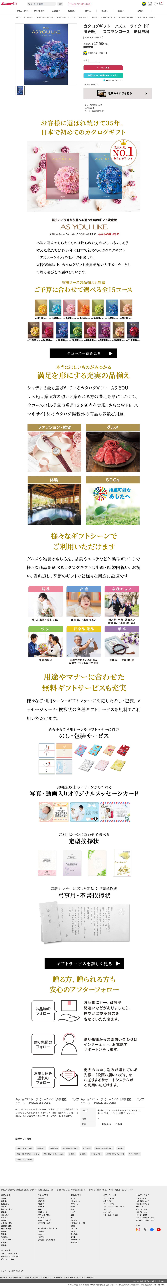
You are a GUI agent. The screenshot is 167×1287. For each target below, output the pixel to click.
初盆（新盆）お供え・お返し (54, 1154)
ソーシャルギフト (109, 1204)
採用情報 (80, 1277)
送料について (89, 108)
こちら (21, 1271)
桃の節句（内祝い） (45, 1220)
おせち (73, 1237)
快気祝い (88, 11)
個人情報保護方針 (15, 1277)
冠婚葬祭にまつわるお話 (10, 1256)
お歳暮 (73, 1226)
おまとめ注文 (108, 1212)
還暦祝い (4, 1220)
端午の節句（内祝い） (46, 1223)
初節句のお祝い (6, 1209)
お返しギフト (43, 1195)
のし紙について (141, 1209)
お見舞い (41, 1234)
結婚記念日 (5, 1204)
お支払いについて (142, 1204)
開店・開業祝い (6, 1228)
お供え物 (41, 1237)
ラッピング (107, 1209)
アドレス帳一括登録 (110, 1215)
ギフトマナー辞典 (7, 1259)
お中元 (73, 1212)
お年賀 (73, 1231)
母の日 (73, 1206)
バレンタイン (75, 1201)
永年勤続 (4, 1237)
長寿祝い (4, 1217)
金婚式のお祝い (6, 1223)
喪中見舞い (75, 1242)
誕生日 (3, 1206)
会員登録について (142, 1201)
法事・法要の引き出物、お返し (28, 1154)
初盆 (72, 1217)
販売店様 (90, 1277)
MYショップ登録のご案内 (145, 1220)
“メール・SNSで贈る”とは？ (95, 111)
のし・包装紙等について (93, 105)
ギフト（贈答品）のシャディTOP (121, 1190)
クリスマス (75, 1228)
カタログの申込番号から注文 (81, 4)
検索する (29, 4)
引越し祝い (5, 1215)
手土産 (73, 1198)
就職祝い (4, 1242)
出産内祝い (56, 11)
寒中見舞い (75, 1234)
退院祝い (4, 1231)
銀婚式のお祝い (6, 1226)
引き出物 (41, 1231)
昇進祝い (4, 1234)
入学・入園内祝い (44, 1215)
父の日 (73, 1209)
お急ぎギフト (108, 1201)
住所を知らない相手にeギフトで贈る (103, 75)
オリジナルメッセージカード (113, 1206)
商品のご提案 (68, 1277)
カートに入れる (103, 68)
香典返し (104, 11)
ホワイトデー (75, 1204)
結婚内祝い (72, 11)
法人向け (140, 11)
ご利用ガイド (141, 1198)
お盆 (72, 1215)
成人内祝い (42, 1217)
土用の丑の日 (75, 1239)
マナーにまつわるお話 (9, 1254)
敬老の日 (74, 1220)
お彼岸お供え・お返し (78, 1223)
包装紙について (141, 1212)
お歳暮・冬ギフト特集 (24, 1159)
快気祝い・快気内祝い (70, 1148)
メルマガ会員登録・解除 (145, 1217)
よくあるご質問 (141, 1215)
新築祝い (4, 1212)
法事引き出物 (42, 1212)
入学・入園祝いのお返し (104, 1148)
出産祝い (121, 11)
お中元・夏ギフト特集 (24, 1148)
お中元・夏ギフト (23, 11)
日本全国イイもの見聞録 (46, 1240)
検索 (60, 4)
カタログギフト (39, 11)
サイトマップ (46, 1277)
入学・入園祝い (134, 1154)
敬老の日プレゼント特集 (115, 1154)
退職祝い (4, 1245)
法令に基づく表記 (31, 1277)
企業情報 (57, 1277)
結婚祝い (83, 1154)
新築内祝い (87, 1148)
